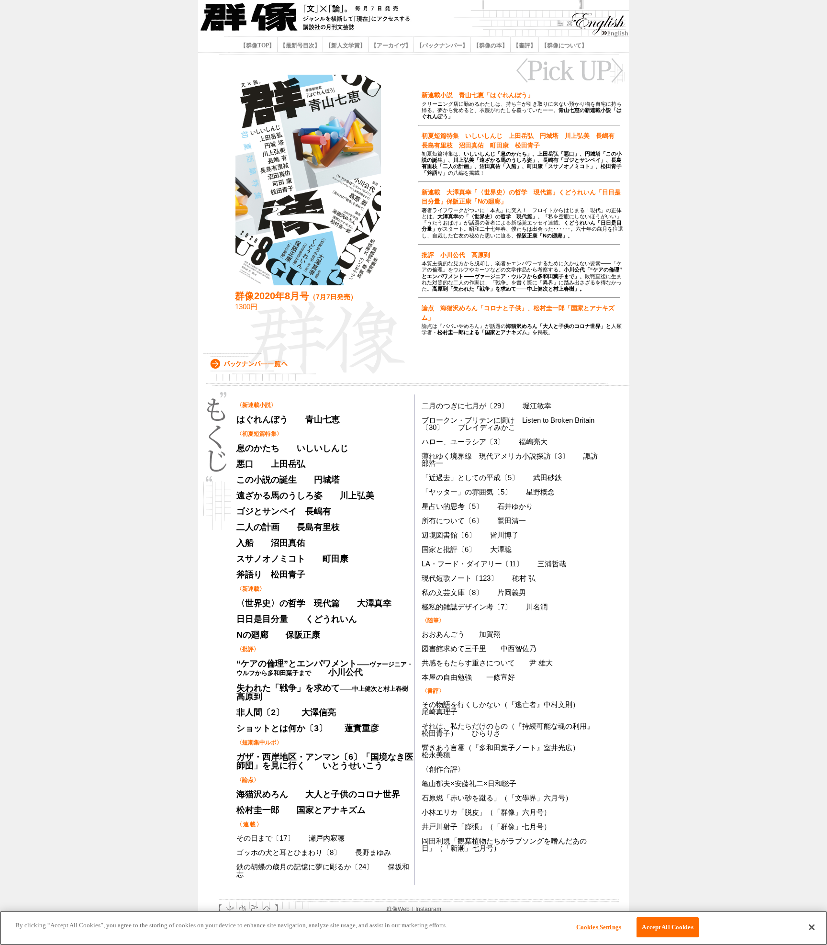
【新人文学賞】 (345, 45)
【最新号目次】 (300, 45)
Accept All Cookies (667, 927)
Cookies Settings (598, 927)
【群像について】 (563, 45)
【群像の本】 (490, 45)
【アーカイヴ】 (391, 45)
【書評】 (524, 45)
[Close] (811, 927)
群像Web (398, 909)
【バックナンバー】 (442, 45)
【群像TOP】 (258, 45)
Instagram (428, 909)
